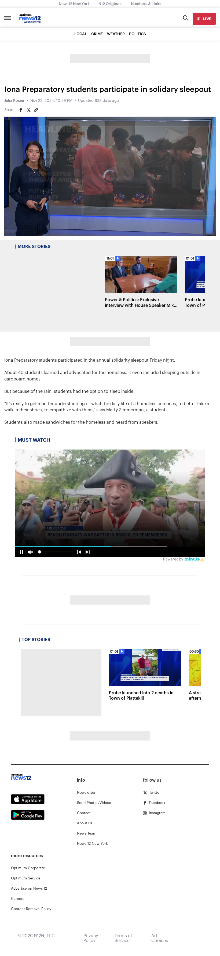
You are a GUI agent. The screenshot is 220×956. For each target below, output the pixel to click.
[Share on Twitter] (28, 110)
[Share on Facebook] (21, 110)
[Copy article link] (36, 110)
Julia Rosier (14, 101)
